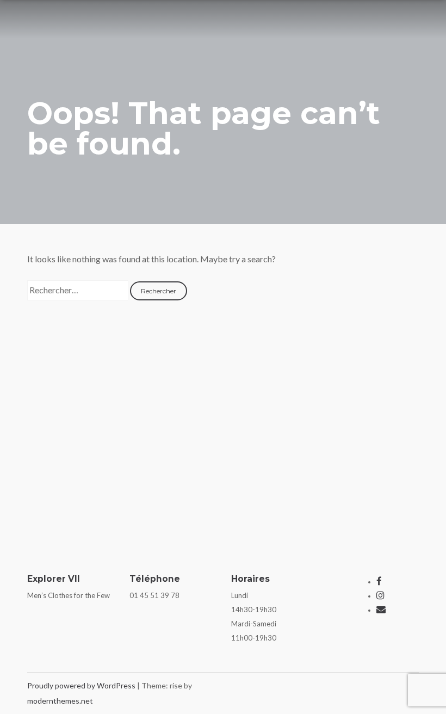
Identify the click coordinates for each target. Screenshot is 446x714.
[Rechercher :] (78, 290)
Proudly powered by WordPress (82, 685)
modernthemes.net (60, 700)
